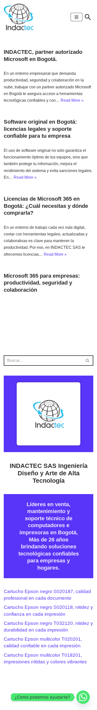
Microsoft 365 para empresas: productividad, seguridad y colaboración (42, 283)
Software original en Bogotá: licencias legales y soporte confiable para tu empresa (40, 129)
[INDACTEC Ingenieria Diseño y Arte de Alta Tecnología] (20, 16)
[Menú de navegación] (76, 17)
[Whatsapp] (83, 697)
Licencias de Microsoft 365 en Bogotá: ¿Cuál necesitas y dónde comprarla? (46, 206)
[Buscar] (88, 17)
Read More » (72, 100)
